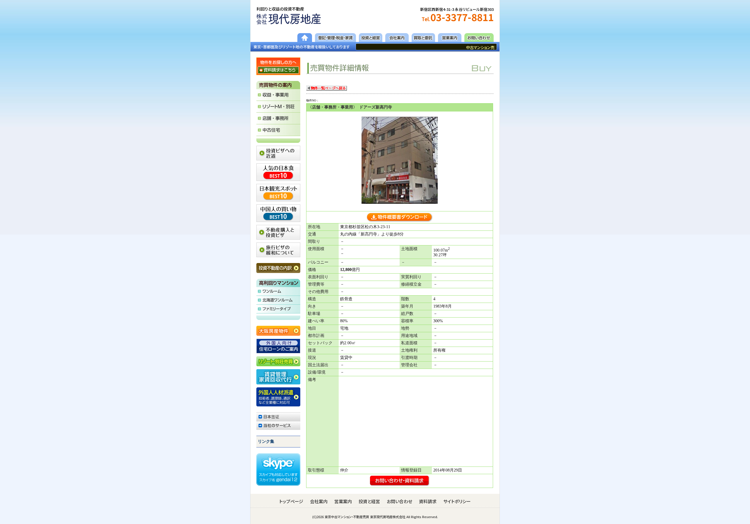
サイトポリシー (457, 501)
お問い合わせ (399, 501)
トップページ (291, 501)
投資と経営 (369, 501)
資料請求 (428, 501)
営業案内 (343, 501)
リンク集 (266, 441)
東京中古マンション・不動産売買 (347, 516)
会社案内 (319, 501)
